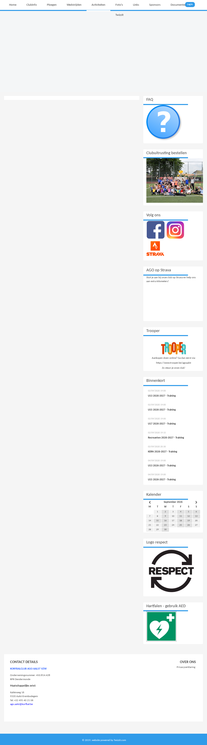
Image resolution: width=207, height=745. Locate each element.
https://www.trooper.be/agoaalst (173, 363)
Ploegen (52, 4)
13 (196, 516)
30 (165, 530)
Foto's (119, 4)
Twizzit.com (120, 740)
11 (181, 516)
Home (12, 4)
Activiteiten (98, 4)
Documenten (178, 4)
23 (165, 525)
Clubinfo (31, 4)
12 (188, 516)
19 (188, 521)
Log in (190, 4)
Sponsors (155, 4)
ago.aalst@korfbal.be (21, 704)
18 (181, 521)
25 (181, 525)
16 (165, 521)
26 (188, 525)
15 (157, 521)
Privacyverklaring (186, 667)
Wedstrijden (74, 4)
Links (136, 4)
